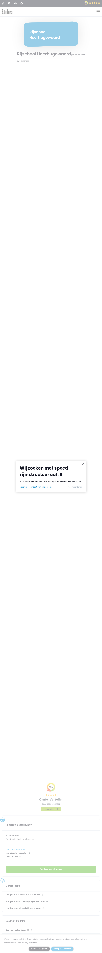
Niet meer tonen (75, 487)
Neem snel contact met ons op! (34, 487)
